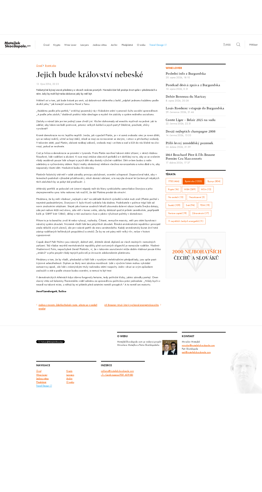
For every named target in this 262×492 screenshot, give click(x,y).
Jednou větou (100, 44)
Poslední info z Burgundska (186, 75)
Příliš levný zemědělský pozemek (189, 145)
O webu (141, 44)
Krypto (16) (173, 189)
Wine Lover (70, 44)
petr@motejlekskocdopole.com (196, 352)
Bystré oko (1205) (193, 181)
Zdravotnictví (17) (200, 213)
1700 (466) (173, 181)
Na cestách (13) (176, 197)
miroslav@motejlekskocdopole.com (198, 345)
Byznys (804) (214, 181)
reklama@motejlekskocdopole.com (117, 371)
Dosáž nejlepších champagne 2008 (190, 133)
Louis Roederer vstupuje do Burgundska (195, 110)
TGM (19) (205, 205)
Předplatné (127, 44)
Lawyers (84, 44)
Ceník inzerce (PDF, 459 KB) (119, 374)
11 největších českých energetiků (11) (185, 221)
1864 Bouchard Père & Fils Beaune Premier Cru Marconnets (190, 158)
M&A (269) (189, 189)
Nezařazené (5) (197, 197)
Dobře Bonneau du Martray (186, 99)
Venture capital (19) (177, 213)
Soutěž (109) (174, 205)
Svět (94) (190, 205)
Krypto (56, 44)
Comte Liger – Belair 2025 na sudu (190, 122)
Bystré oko (50, 65)
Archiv (114, 44)
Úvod (46, 44)
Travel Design (156, 44)
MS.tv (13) (206, 189)
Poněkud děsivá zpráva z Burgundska (193, 87)
